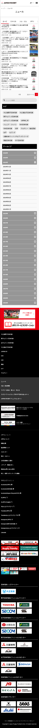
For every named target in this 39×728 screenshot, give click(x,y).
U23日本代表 (24, 124)
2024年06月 (7, 190)
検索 (4, 100)
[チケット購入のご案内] (19, 313)
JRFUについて (5, 439)
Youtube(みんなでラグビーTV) (9, 515)
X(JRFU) (3, 497)
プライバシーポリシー (28, 721)
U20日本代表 (8, 128)
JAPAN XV (4, 351)
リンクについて (18, 721)
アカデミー (4, 373)
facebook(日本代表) (6, 489)
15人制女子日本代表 (26, 112)
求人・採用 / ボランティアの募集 (10, 473)
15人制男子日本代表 (10, 112)
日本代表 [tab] (13, 21)
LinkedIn (3, 532)
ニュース (3, 381)
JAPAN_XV (24, 120)
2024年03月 (7, 201)
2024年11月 (7, 170)
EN (33, 3)
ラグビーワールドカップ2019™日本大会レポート (15, 394)
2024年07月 (7, 186)
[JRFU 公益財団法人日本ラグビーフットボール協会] (9, 3)
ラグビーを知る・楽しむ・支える (10, 390)
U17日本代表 (19, 140)
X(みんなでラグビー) (7, 506)
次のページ (30, 94)
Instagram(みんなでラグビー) (9, 528)
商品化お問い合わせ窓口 (8, 469)
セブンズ (12, 132)
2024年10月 (7, 174)
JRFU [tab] (32, 21)
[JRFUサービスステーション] (19, 323)
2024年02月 (7, 205)
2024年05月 (7, 194)
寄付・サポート (5, 456)
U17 (2, 369)
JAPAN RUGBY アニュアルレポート (11, 399)
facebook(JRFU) (6, 485)
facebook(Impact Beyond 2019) (10, 493)
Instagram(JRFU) (6, 519)
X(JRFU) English (6, 502)
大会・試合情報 (5, 386)
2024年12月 (7, 167)
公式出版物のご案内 (6, 460)
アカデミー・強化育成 (28, 128)
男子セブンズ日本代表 (11, 116)
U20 (2, 360)
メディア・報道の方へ (7, 465)
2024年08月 (7, 182)
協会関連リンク (5, 447)
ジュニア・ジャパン (10, 124)
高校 (2, 364)
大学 (16, 128)
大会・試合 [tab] (23, 21)
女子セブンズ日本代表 (11, 120)
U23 (2, 356)
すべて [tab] (5, 21)
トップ (3, 8)
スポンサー (4, 452)
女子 (5, 132)
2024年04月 (7, 197)
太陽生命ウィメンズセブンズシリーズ (16, 136)
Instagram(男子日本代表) (8, 524)
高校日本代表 (8, 140)
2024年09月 (7, 178)
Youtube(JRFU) (5, 511)
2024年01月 (7, 209)
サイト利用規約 (9, 721)
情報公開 (3, 443)
